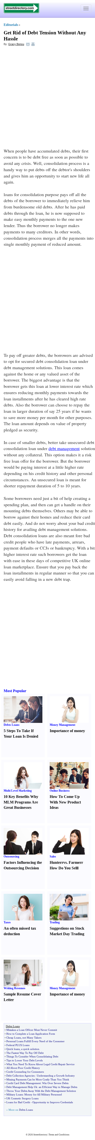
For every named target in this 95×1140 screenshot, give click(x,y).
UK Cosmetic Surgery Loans (22, 1098)
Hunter (56, 862)
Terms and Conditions (59, 1134)
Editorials (11, 25)
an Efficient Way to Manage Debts (58, 1087)
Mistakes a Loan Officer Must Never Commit (31, 1029)
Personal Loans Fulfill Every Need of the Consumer (35, 1041)
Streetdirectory (40, 1134)
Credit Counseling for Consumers (25, 1071)
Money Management (62, 725)
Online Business (60, 790)
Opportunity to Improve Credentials (52, 1102)
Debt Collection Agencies (20, 1075)
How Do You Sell (63, 868)
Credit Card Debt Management (23, 1083)
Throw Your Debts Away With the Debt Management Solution (41, 1090)
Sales (53, 856)
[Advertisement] (47, 98)
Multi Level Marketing (18, 790)
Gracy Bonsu (16, 44)
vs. (65, 862)
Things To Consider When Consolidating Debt (32, 1056)
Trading (55, 922)
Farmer (75, 862)
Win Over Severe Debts (55, 1083)
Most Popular (15, 691)
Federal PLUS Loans (17, 1045)
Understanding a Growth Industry (56, 1075)
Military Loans (14, 1094)
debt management (64, 448)
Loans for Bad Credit (18, 1102)
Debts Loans (11, 725)
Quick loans (13, 1049)
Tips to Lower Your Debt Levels (24, 1060)
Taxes (7, 922)
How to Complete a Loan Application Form (30, 1033)
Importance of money (67, 731)
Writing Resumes (14, 988)
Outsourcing (11, 856)
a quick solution (30, 1049)
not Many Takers (31, 1037)
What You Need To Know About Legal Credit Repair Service (40, 1064)
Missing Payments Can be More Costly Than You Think (37, 1079)
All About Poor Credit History (23, 1067)
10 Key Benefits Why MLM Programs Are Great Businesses (21, 802)
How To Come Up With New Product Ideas (65, 802)
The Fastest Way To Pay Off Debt (25, 1052)
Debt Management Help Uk (21, 1087)
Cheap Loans (13, 1037)
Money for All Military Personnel (43, 1094)
